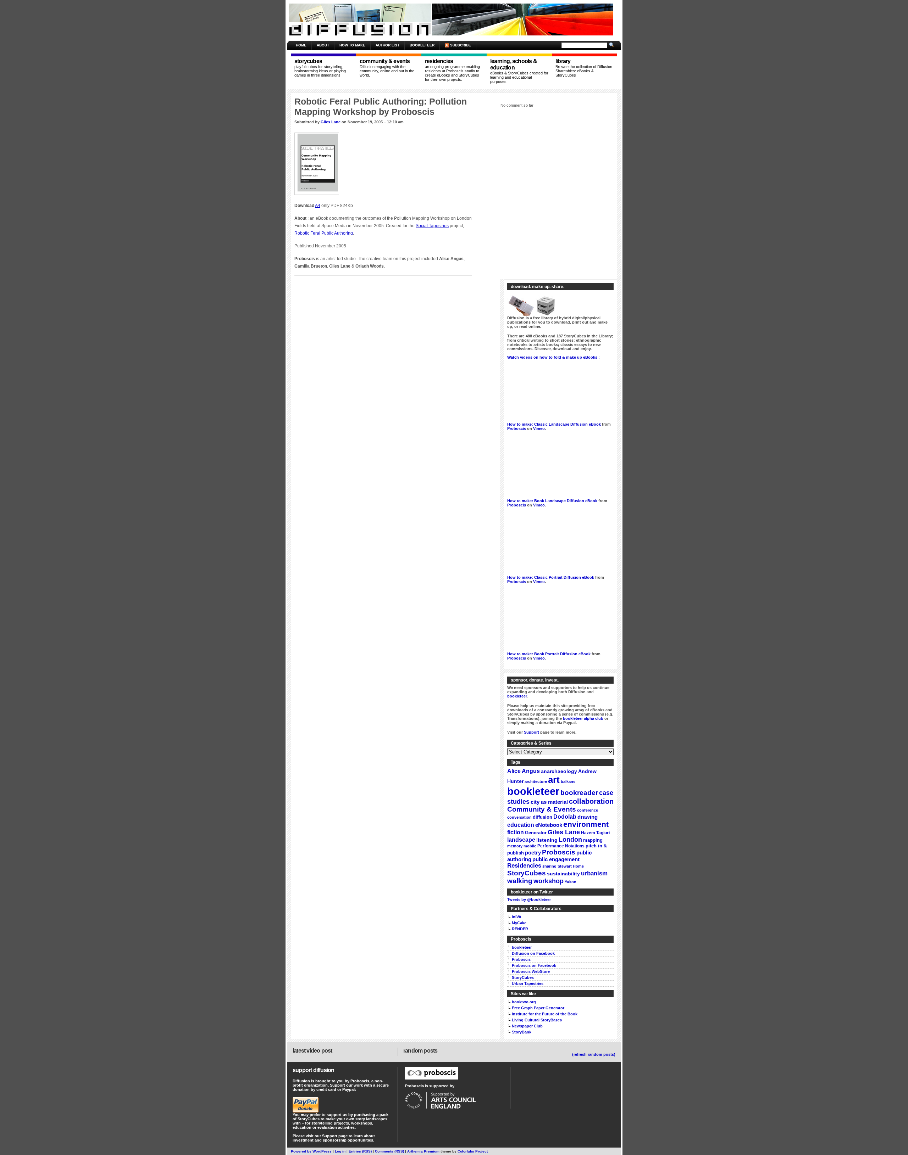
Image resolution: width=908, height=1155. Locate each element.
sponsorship (335, 1140)
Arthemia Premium (423, 1151)
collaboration (591, 801)
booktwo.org (524, 1002)
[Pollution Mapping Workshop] (318, 195)
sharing (549, 866)
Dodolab (564, 816)
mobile (530, 846)
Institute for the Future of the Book (544, 1014)
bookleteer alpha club (583, 718)
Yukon (570, 882)
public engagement (556, 859)
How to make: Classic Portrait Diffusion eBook (550, 577)
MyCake (519, 923)
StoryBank (521, 1032)
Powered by (301, 1151)
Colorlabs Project (473, 1151)
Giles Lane (330, 122)
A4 (317, 205)
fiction (515, 832)
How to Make (352, 45)
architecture (536, 781)
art (554, 779)
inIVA (516, 917)
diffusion (542, 817)
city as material (549, 802)
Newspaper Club (527, 1026)
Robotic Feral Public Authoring (323, 233)
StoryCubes (526, 873)
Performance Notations (561, 845)
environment (586, 824)
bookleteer (517, 696)
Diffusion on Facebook (533, 953)
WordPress (322, 1151)
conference (587, 810)
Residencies (524, 865)
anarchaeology (559, 771)
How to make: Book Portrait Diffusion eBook (549, 654)
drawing (587, 817)
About (323, 45)
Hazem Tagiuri (595, 832)
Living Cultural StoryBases (537, 1020)
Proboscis (516, 428)
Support (531, 732)
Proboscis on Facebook (534, 965)
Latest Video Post (312, 1051)
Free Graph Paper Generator (538, 1008)
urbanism (594, 873)
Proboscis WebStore (531, 971)
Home (301, 45)
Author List (387, 45)
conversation (519, 817)
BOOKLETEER (422, 45)
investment (303, 1140)
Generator (536, 832)
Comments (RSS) (389, 1151)
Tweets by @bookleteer (529, 899)
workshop (548, 881)
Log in (340, 1151)
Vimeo (539, 428)
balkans (568, 781)
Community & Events (541, 809)
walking (519, 881)
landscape (521, 839)
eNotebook (548, 825)
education (520, 825)
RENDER (520, 929)
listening (547, 840)
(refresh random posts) (593, 1054)
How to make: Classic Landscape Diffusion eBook (554, 424)
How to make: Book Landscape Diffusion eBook (552, 501)
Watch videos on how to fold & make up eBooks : (553, 357)
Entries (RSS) (360, 1151)
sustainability (563, 873)
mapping (593, 840)
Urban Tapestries (527, 983)
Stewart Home (571, 866)
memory (514, 846)
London (570, 839)
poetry (533, 853)
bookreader (579, 792)
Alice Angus (523, 771)
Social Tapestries (432, 225)
